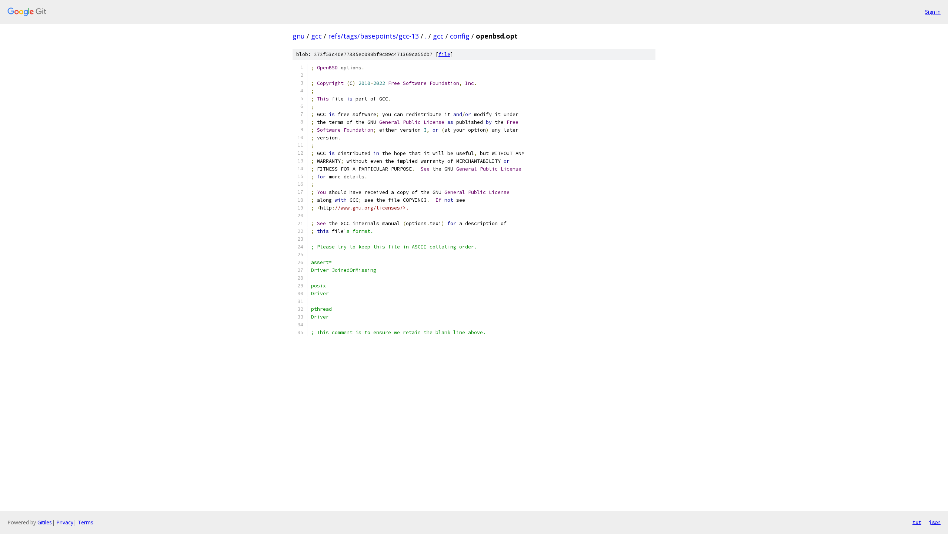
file (444, 54)
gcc (316, 36)
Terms (85, 522)
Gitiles (44, 522)
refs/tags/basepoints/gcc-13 (373, 36)
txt (916, 522)
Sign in (933, 11)
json (935, 522)
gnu (299, 36)
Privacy (64, 522)
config (460, 36)
